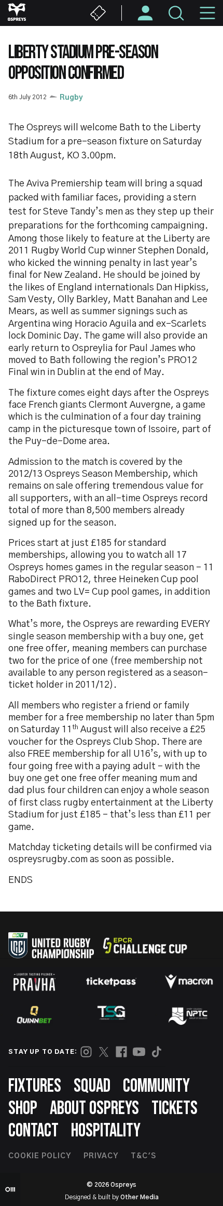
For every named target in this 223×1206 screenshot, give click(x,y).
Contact (33, 1131)
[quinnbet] (34, 1014)
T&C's (143, 1156)
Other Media (139, 1197)
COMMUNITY (156, 1086)
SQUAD (92, 1086)
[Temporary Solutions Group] (111, 1014)
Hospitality (106, 1131)
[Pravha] (34, 982)
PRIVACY (100, 1156)
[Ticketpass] (111, 981)
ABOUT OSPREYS (94, 1108)
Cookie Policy (39, 1156)
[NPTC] (189, 1014)
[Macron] (189, 981)
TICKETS (174, 1108)
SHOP (22, 1108)
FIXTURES (34, 1086)
